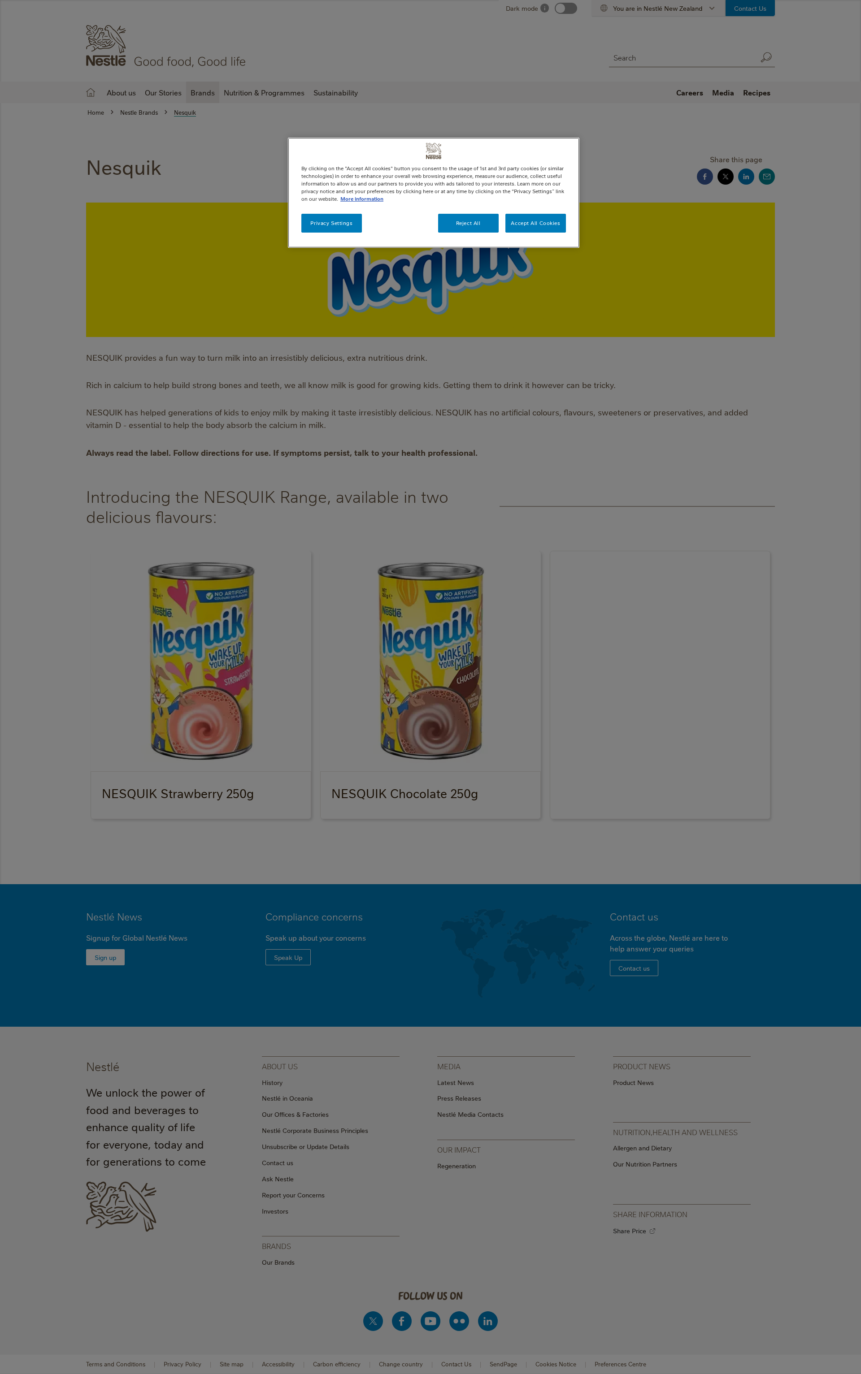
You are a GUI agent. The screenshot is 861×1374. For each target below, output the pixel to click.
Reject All (468, 223)
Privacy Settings (331, 223)
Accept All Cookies (535, 223)
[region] (433, 193)
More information (361, 198)
